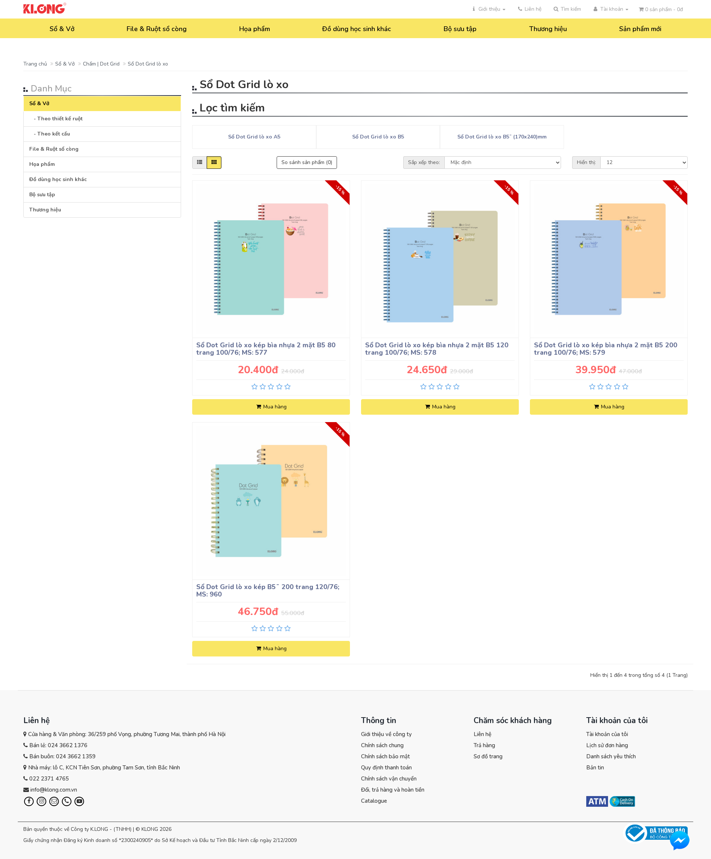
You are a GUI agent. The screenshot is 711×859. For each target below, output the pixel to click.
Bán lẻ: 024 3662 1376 (58, 745)
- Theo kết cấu (49, 133)
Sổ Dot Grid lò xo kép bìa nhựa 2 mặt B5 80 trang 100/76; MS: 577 (266, 349)
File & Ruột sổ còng (157, 28)
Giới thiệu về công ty (386, 734)
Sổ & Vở (62, 28)
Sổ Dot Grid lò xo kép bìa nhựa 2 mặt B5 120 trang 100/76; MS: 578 (436, 349)
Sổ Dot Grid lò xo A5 (254, 136)
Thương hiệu (548, 28)
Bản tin (595, 767)
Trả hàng (484, 745)
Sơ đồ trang (488, 756)
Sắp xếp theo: (424, 162)
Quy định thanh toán (386, 767)
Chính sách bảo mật (385, 756)
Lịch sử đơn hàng (607, 745)
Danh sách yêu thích (611, 756)
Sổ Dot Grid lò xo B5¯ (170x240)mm (502, 136)
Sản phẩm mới (640, 28)
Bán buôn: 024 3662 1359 (62, 756)
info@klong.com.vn (53, 789)
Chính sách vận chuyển (389, 778)
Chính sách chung (382, 745)
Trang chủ (35, 63)
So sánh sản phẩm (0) (306, 162)
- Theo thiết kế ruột (56, 118)
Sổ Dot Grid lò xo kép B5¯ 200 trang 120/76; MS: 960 (267, 590)
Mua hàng (274, 406)
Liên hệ (482, 734)
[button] (567, 9)
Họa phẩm (254, 28)
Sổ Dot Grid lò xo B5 (378, 136)
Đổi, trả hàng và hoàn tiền (392, 789)
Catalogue (374, 801)
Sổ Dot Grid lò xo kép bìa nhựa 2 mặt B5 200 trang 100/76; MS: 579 (605, 349)
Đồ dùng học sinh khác (356, 28)
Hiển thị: (586, 162)
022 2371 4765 (49, 778)
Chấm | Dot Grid (101, 63)
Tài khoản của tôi (607, 734)
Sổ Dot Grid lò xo (148, 63)
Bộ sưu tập (460, 28)
